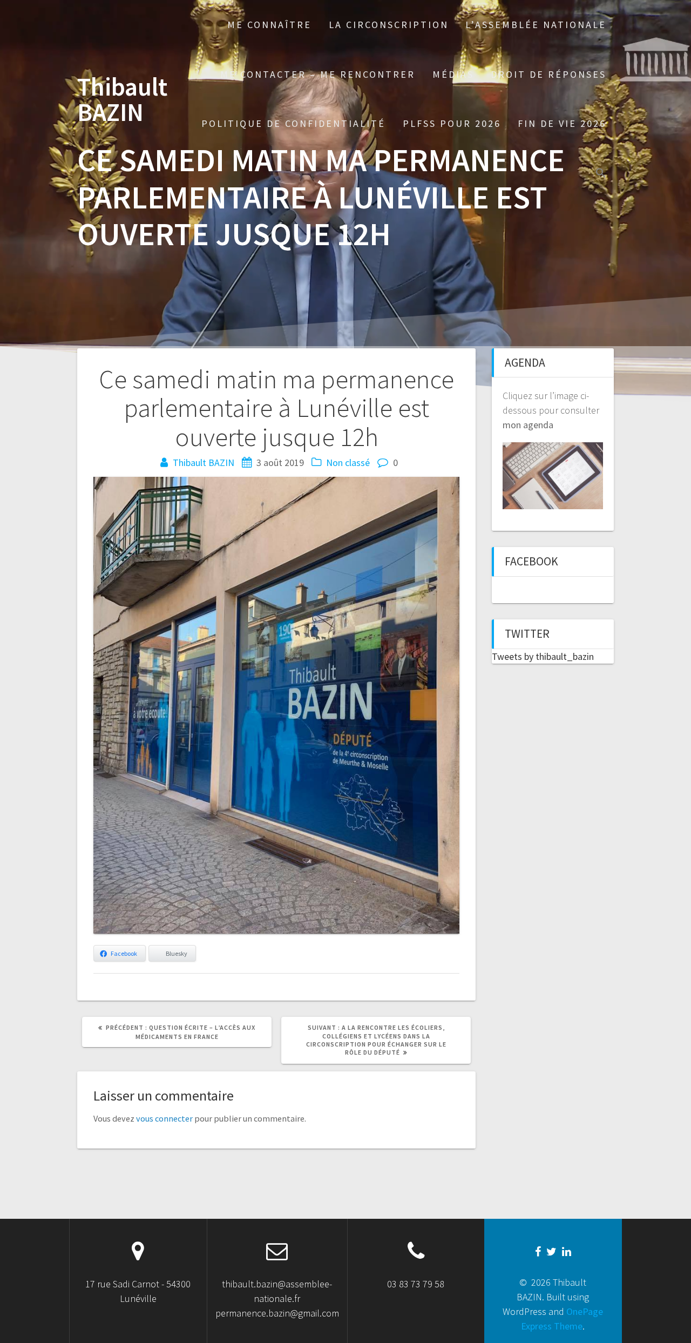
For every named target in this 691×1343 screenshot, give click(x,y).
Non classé (348, 462)
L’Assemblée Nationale (535, 24)
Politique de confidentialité (293, 123)
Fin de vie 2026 (562, 123)
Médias (453, 74)
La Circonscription (389, 24)
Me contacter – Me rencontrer (317, 74)
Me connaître (269, 24)
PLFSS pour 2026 (452, 123)
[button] (600, 174)
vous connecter (164, 1118)
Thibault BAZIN (122, 100)
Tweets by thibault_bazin (543, 656)
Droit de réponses (548, 74)
